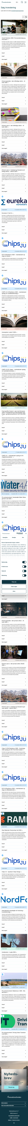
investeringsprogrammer (17, 10)
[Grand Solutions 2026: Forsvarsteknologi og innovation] (14, 26)
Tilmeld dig (11, 1087)
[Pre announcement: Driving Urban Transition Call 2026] (14, 1021)
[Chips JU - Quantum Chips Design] (14, 860)
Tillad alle (14, 582)
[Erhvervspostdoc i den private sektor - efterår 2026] (14, 609)
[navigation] (17, 2)
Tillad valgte (14, 586)
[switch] (24, 566)
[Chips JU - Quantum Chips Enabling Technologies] (14, 527)
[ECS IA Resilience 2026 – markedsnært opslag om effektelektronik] (14, 777)
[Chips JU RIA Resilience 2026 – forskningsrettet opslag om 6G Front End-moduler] (14, 737)
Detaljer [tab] (14, 537)
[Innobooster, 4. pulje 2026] (14, 940)
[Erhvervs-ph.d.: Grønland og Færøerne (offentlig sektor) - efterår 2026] (14, 158)
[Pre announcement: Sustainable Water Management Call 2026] (14, 486)
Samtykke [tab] (5, 537)
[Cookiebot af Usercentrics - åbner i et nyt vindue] (17, 533)
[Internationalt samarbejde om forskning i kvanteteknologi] (14, 899)
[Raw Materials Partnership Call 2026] (14, 818)
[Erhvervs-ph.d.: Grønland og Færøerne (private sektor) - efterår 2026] (14, 695)
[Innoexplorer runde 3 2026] (14, 320)
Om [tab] (23, 537)
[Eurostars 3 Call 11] (14, 201)
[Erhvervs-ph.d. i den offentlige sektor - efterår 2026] (14, 114)
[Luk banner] (25, 533)
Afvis (14, 591)
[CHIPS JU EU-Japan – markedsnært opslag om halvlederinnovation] (14, 358)
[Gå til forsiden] (6, 2)
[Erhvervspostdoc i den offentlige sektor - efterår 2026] (14, 69)
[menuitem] (17, 2)
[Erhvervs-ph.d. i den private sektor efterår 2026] (14, 652)
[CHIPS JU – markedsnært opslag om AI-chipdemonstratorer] (14, 444)
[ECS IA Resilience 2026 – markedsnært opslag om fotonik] (14, 243)
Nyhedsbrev (11, 1076)
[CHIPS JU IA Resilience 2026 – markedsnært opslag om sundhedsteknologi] (14, 280)
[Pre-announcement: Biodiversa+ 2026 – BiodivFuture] (14, 979)
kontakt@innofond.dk (14, 1115)
